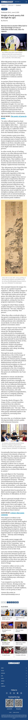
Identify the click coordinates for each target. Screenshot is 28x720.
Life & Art (10, 5)
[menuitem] (17, 1)
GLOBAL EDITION (16, 712)
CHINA (10, 712)
